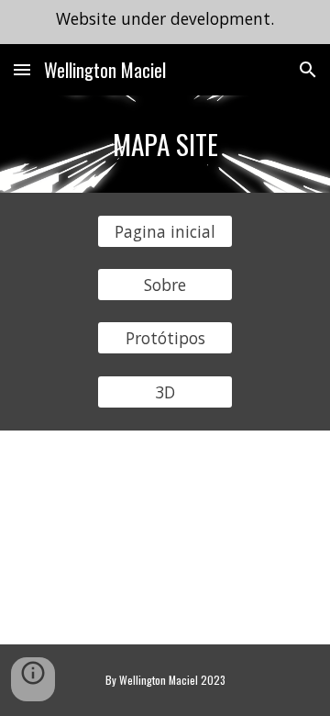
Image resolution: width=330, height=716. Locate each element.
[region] (165, 22)
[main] (165, 144)
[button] (22, 69)
